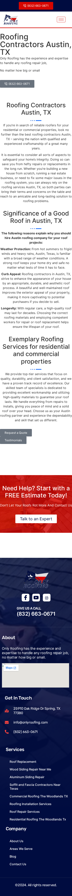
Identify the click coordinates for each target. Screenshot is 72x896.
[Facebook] (25, 597)
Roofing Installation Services (30, 804)
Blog (13, 856)
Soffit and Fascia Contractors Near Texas (35, 786)
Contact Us (18, 864)
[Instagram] (46, 597)
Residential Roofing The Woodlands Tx (38, 819)
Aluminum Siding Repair (27, 777)
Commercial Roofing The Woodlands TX (39, 796)
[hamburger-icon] (61, 19)
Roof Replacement (23, 762)
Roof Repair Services (25, 812)
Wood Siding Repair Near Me (30, 769)
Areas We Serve (21, 849)
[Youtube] (36, 597)
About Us (16, 841)
